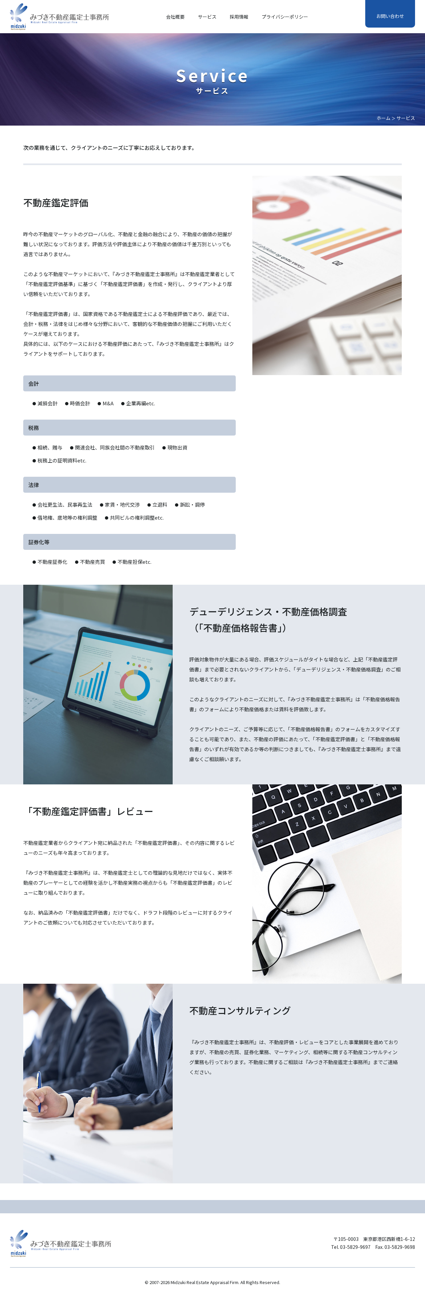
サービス (207, 16)
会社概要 (175, 16)
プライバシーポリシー (285, 16)
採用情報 (239, 16)
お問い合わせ (390, 16)
